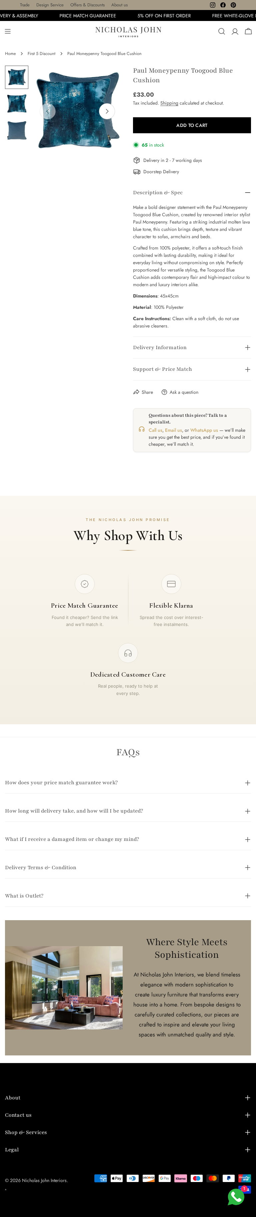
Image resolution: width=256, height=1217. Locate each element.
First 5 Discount (41, 54)
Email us (173, 430)
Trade (25, 5)
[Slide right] (107, 111)
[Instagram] (212, 5)
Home (10, 54)
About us (119, 5)
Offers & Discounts (87, 5)
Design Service (50, 5)
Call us (155, 430)
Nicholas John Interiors (44, 1180)
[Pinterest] (233, 5)
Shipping (169, 103)
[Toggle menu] (7, 31)
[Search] (221, 31)
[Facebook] (223, 5)
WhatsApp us (204, 430)
